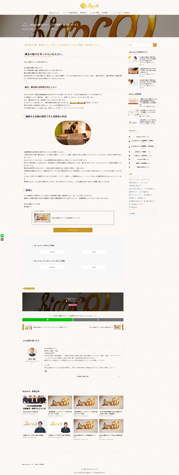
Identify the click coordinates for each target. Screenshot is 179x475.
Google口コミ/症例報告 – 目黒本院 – (143, 147)
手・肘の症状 (149, 189)
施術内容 (133, 192)
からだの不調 (143, 159)
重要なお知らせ (143, 167)
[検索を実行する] (155, 45)
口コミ (144, 182)
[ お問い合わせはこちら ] (90, 469)
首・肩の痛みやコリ (136, 204)
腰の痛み (142, 198)
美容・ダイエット (135, 195)
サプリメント (134, 179)
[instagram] (46, 371)
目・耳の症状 (144, 192)
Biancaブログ (142, 137)
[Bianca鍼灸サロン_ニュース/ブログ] (89, 5)
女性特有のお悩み (135, 186)
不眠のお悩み (134, 182)
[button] (47, 319)
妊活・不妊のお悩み (135, 189)
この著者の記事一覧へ (82, 376)
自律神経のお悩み (135, 201)
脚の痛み (132, 198)
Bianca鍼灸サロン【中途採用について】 (66, 218)
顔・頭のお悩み (149, 201)
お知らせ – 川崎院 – (143, 152)
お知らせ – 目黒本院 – (143, 155)
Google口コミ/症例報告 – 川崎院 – (143, 141)
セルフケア (145, 179)
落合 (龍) (32, 359)
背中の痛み (148, 195)
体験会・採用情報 (29, 29)
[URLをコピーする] (98, 319)
